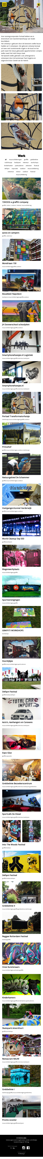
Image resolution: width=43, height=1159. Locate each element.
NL (14, 1148)
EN (11, 1148)
